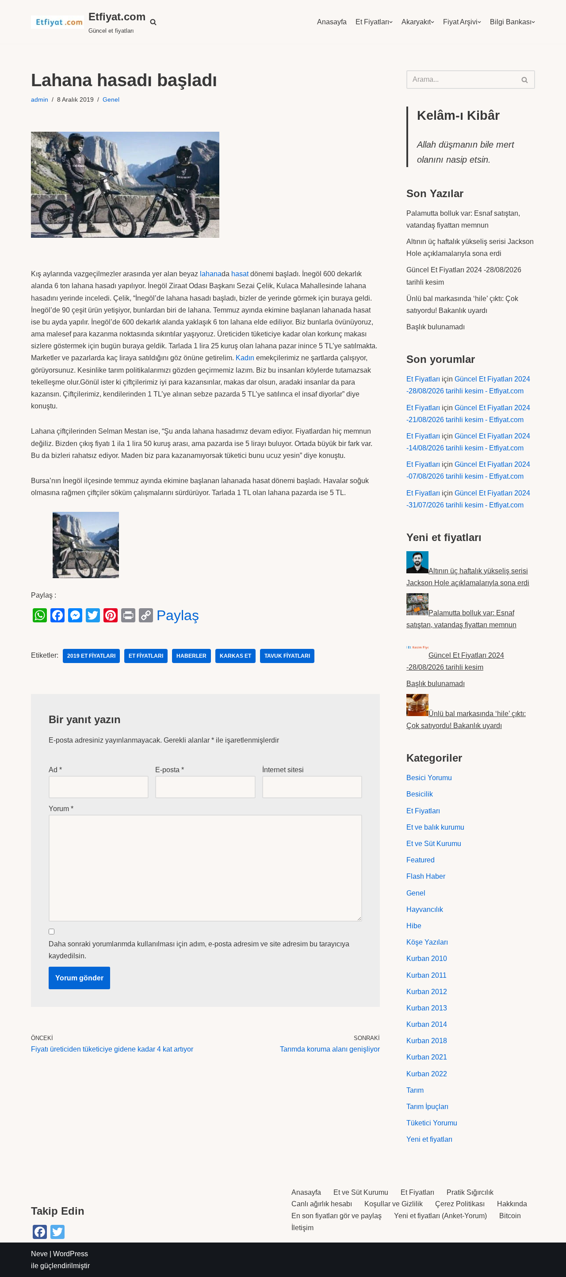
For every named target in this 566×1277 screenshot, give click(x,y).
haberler (191, 656)
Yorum (61, 808)
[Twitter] (93, 615)
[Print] (128, 615)
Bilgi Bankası (511, 22)
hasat (240, 274)
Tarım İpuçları (427, 1106)
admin (39, 99)
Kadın (245, 358)
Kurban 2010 (426, 958)
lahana (211, 274)
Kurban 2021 (426, 1057)
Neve (39, 1254)
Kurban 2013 (426, 1008)
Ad (55, 770)
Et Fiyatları (372, 22)
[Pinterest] (110, 615)
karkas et (235, 656)
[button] (153, 22)
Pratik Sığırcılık (470, 1192)
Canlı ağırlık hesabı (321, 1204)
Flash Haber (425, 876)
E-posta (169, 770)
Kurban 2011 (426, 975)
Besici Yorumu (429, 777)
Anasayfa (332, 22)
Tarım (415, 1090)
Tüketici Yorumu (431, 1123)
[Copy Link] (146, 615)
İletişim (302, 1227)
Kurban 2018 (426, 1040)
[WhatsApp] (40, 615)
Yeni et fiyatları (429, 1139)
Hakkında (512, 1204)
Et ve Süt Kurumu (433, 843)
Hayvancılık (424, 909)
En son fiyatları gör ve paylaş (336, 1216)
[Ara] (525, 79)
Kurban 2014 (426, 1024)
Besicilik (419, 794)
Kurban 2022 (426, 1074)
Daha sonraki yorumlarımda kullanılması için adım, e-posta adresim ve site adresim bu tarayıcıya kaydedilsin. (199, 950)
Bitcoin (510, 1216)
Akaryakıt (416, 22)
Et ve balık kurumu (435, 827)
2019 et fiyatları (91, 656)
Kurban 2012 (426, 991)
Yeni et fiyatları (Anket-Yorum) (440, 1216)
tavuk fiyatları (287, 656)
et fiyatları (146, 656)
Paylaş (178, 615)
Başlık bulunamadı (435, 327)
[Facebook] (57, 615)
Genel (111, 99)
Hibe (413, 926)
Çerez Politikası (460, 1204)
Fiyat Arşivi (460, 22)
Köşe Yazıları (427, 942)
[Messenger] (75, 615)
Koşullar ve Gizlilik (393, 1204)
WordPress (70, 1254)
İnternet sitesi (283, 770)
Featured (420, 860)
